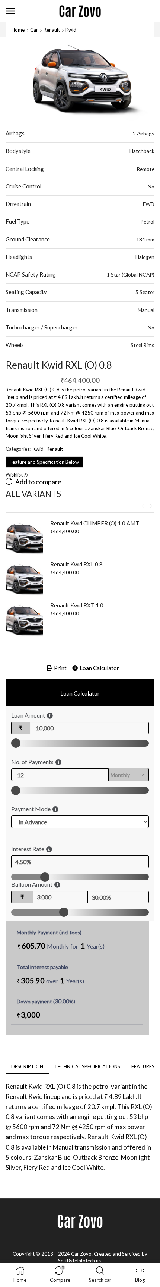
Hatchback (141, 151)
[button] (143, 506)
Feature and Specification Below (44, 462)
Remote (145, 169)
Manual (146, 310)
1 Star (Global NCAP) (130, 274)
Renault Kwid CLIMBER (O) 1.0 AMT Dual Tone (97, 523)
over (50, 980)
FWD (148, 204)
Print (60, 668)
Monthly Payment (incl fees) (49, 932)
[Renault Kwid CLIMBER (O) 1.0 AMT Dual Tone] (24, 538)
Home (18, 30)
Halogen (144, 257)
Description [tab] (27, 1066)
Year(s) (96, 946)
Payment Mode (31, 808)
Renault (52, 30)
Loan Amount (28, 715)
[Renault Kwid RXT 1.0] (24, 620)
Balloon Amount (31, 884)
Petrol (147, 221)
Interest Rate (27, 848)
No (151, 186)
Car (34, 30)
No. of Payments (32, 761)
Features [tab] (142, 1066)
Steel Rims (142, 345)
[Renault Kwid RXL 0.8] (24, 579)
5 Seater (144, 292)
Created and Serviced (117, 1254)
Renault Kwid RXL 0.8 (76, 564)
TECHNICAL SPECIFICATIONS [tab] (87, 1066)
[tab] (27, 1067)
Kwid (70, 30)
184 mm (145, 239)
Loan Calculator (99, 668)
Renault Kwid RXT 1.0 (76, 605)
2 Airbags (143, 133)
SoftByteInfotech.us (79, 1260)
